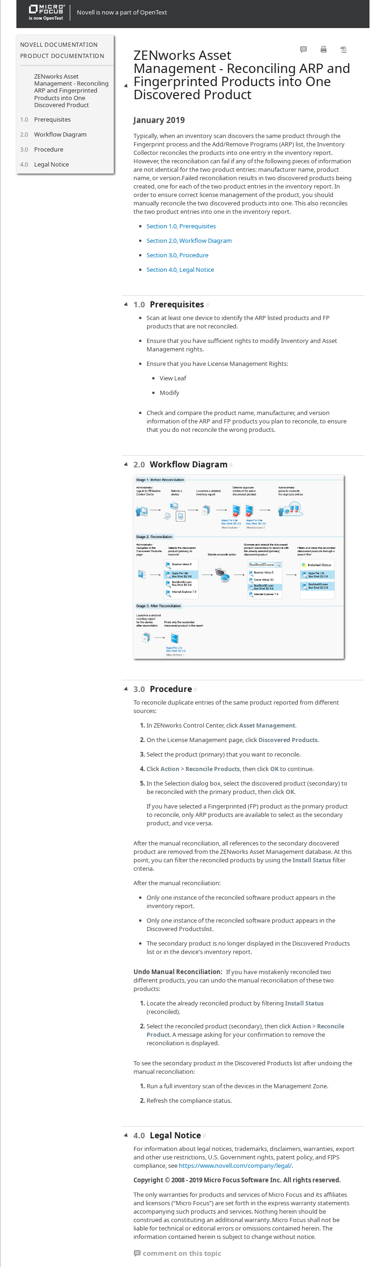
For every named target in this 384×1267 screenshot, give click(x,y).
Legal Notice (51, 164)
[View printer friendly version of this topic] (323, 49)
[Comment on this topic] (303, 49)
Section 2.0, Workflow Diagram (189, 240)
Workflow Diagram (60, 134)
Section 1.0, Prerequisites (181, 226)
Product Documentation (62, 56)
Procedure (48, 149)
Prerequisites (52, 119)
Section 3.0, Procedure (177, 255)
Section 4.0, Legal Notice (180, 269)
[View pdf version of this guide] (343, 49)
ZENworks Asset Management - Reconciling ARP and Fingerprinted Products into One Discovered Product (71, 90)
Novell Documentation (59, 45)
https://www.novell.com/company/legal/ (235, 1165)
